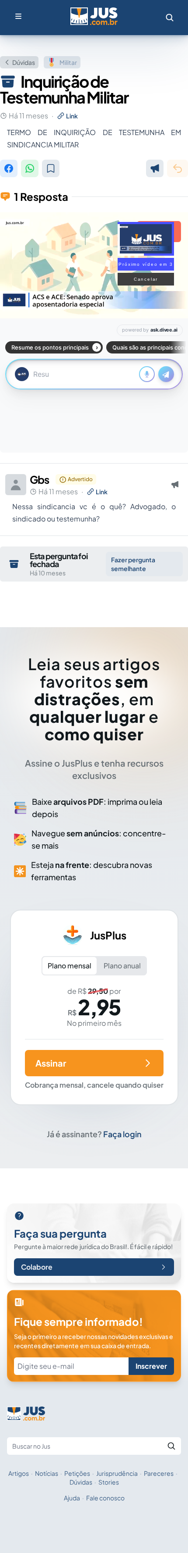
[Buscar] (171, 1446)
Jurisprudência (117, 1473)
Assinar (50, 1062)
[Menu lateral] (18, 16)
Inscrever (151, 1366)
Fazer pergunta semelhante (133, 564)
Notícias (46, 1473)
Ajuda (72, 1498)
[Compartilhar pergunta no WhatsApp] (29, 168)
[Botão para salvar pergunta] (50, 168)
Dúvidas (23, 62)
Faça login (122, 1134)
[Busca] (169, 17)
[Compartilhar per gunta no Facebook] (8, 168)
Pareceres (159, 1473)
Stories (108, 1482)
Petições (77, 1473)
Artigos (18, 1473)
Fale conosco (105, 1498)
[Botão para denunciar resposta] (175, 485)
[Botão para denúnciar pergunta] (155, 168)
